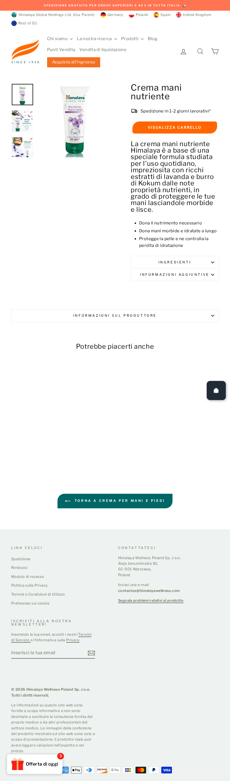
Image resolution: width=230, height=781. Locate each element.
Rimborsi (19, 568)
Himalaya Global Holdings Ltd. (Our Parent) (56, 15)
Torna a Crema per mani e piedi (119, 501)
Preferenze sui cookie (30, 603)
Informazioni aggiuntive (175, 274)
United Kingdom (197, 15)
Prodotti (130, 38)
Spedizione (21, 559)
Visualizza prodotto (35, 442)
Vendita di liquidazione (103, 49)
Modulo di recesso (27, 577)
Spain (165, 15)
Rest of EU (27, 23)
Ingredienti (174, 262)
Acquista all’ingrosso (73, 62)
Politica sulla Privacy (29, 585)
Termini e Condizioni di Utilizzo (38, 594)
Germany (115, 15)
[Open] (216, 390)
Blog (152, 38)
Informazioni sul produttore (115, 315)
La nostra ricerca (95, 38)
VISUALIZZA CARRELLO (174, 127)
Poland (142, 15)
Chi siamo (58, 38)
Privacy (73, 640)
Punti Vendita (61, 49)
